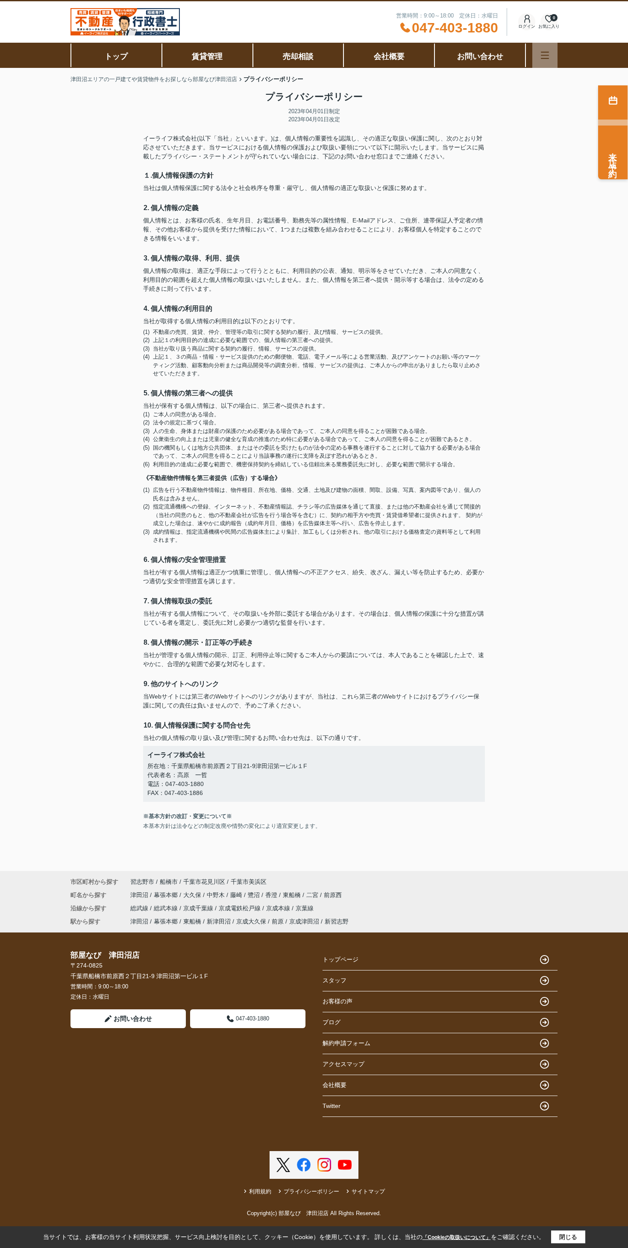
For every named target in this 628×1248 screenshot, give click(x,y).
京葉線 (305, 908)
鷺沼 (254, 894)
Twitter (331, 1105)
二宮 (313, 894)
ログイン (526, 26)
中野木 (216, 894)
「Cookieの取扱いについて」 (457, 1237)
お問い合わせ (480, 56)
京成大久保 (251, 921)
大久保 (193, 894)
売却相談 (298, 56)
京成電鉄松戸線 (240, 908)
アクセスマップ (343, 1064)
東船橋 (292, 894)
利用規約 (260, 1191)
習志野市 (142, 881)
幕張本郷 (166, 894)
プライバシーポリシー (311, 1191)
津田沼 (140, 894)
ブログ (331, 1022)
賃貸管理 (207, 56)
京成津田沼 (304, 921)
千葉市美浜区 (249, 881)
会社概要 (389, 56)
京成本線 (279, 908)
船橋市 (169, 881)
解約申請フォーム (346, 1043)
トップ (116, 56)
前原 (278, 921)
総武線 (140, 908)
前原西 (333, 894)
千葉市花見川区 (204, 881)
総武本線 (166, 908)
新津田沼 (219, 921)
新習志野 (337, 921)
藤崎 (237, 894)
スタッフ (334, 980)
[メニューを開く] (545, 55)
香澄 (272, 894)
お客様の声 (337, 1001)
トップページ (340, 959)
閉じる (568, 1236)
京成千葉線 (199, 908)
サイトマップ (368, 1191)
